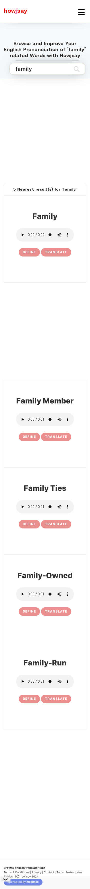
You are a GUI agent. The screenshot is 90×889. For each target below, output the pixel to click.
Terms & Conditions (16, 872)
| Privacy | (36, 872)
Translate (56, 252)
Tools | (61, 872)
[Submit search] (76, 69)
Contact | (50, 872)
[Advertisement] (45, 125)
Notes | (71, 872)
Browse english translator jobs (24, 868)
